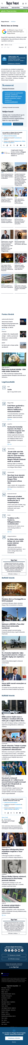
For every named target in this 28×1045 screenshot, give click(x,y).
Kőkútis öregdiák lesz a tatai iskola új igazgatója (7, 286)
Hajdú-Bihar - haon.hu (6, 1004)
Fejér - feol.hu (4, 999)
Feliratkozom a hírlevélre (14, 63)
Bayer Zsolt (5, 817)
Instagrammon (17, 141)
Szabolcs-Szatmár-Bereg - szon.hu (8, 1016)
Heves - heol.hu (4, 1006)
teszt (8, 386)
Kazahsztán (4, 743)
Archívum (13, 21)
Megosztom (21, 47)
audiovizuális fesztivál (7, 319)
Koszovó (4, 331)
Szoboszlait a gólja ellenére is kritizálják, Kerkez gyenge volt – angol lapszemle (20, 267)
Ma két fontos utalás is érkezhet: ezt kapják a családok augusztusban (6, 221)
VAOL (16, 284)
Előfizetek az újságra (15, 958)
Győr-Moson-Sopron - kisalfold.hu (8, 1001)
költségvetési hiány (6, 847)
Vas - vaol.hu (4, 1020)
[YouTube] (21, 145)
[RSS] (24, 145)
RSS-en (12, 142)
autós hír (4, 903)
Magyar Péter (10, 402)
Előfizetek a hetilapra (13, 574)
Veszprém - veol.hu (5, 1022)
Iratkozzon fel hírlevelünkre (10, 135)
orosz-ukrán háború (6, 776)
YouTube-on (6, 142)
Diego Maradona (5, 367)
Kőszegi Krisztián (7, 819)
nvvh (3, 597)
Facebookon (17, 137)
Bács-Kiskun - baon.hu (6, 987)
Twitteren (6, 139)
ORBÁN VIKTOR (4, 7)
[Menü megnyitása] (26, 3)
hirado (8, 515)
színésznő (4, 874)
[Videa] (17, 145)
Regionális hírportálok (13, 986)
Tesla (3, 714)
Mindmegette (4, 218)
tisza (3, 622)
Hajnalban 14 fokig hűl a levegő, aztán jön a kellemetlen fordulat (7, 200)
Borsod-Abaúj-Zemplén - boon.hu (8, 993)
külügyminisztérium (11, 536)
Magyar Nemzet (5, 21)
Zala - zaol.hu (4, 1024)
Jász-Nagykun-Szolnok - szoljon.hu (8, 1008)
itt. (24, 60)
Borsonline (3, 197)
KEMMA (3, 284)
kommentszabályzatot (11, 102)
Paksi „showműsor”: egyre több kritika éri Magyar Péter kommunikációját (19, 201)
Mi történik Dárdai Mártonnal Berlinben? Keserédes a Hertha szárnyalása (20, 221)
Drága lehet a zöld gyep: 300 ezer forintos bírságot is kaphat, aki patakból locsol (21, 287)
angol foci (9, 424)
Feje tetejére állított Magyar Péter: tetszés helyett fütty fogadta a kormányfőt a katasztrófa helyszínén (7, 268)
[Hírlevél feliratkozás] (4, 145)
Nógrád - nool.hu (4, 1012)
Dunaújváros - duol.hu (5, 997)
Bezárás (14, 1042)
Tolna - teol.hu (4, 1018)
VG (15, 172)
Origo (2, 172)
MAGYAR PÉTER (15, 7)
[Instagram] (10, 145)
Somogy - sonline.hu (5, 1014)
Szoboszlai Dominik (11, 493)
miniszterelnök (10, 472)
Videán (23, 141)
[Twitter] (14, 145)
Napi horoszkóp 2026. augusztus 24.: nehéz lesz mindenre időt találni (21, 243)
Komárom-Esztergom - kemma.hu (8, 1010)
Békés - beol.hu (4, 991)
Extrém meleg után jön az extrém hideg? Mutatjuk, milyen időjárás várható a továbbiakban (7, 176)
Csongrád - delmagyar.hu (6, 995)
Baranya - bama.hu (5, 989)
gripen (3, 342)
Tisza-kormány (10, 448)
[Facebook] (7, 145)
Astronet (16, 239)
